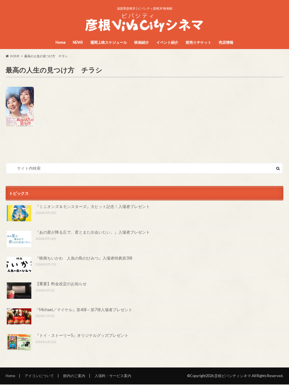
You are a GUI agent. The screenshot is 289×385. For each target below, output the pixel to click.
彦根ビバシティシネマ (232, 375)
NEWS (78, 42)
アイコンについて (39, 375)
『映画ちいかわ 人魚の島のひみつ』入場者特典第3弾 (83, 258)
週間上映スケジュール (108, 42)
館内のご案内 (74, 375)
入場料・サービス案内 (113, 375)
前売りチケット (198, 42)
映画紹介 (141, 42)
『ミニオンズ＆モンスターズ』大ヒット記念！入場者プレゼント (92, 206)
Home (60, 42)
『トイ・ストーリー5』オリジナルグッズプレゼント (81, 335)
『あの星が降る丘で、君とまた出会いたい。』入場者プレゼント (92, 232)
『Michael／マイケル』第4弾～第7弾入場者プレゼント (83, 309)
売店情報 (226, 42)
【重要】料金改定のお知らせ (61, 283)
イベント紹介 (167, 42)
